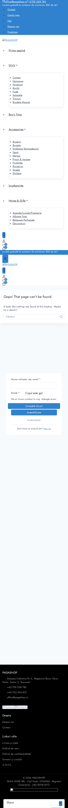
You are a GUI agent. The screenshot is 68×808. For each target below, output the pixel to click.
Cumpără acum (34, 406)
